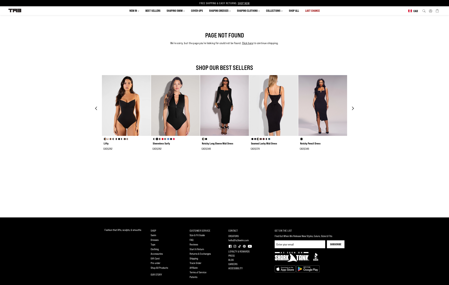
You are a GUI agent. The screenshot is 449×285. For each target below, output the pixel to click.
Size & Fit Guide (197, 235)
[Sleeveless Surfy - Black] (175, 105)
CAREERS (232, 264)
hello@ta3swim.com (238, 240)
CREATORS (233, 236)
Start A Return (197, 249)
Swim (153, 235)
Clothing (155, 249)
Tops (153, 244)
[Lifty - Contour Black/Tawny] (126, 105)
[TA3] (14, 10)
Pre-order (155, 263)
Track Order (195, 263)
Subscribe (335, 244)
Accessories (157, 253)
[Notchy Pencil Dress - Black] (322, 105)
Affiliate (194, 267)
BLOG (231, 259)
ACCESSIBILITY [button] (235, 268)
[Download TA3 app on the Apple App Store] (285, 268)
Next (352, 108)
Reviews (194, 244)
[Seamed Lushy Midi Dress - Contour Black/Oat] (273, 105)
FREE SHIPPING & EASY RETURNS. (224, 3)
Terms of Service (198, 272)
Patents (193, 277)
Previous (97, 108)
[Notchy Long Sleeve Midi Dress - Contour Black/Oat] (224, 105)
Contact (233, 230)
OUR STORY (156, 274)
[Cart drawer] (437, 10)
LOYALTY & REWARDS (239, 251)
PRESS (231, 255)
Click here (247, 43)
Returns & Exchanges (200, 253)
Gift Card (155, 258)
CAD (415, 11)
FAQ (191, 239)
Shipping (194, 258)
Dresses (155, 239)
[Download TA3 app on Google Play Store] (308, 268)
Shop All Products (159, 267)
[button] (230, 246)
